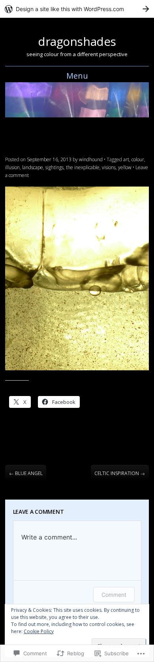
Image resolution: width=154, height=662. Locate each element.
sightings (54, 167)
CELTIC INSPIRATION (119, 473)
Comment (113, 594)
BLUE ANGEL (26, 473)
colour (137, 159)
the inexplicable (83, 167)
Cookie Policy (39, 631)
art (126, 159)
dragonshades (77, 41)
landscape (32, 167)
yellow (124, 167)
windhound (91, 159)
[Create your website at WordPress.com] (77, 9)
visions (109, 167)
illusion (12, 167)
